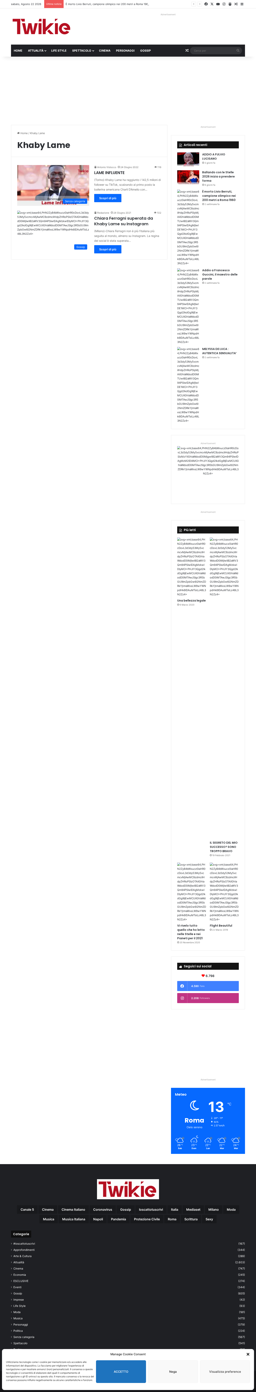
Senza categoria (23, 1337)
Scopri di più (107, 198)
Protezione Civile (147, 1219)
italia (174, 1209)
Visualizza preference (225, 1372)
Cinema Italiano (73, 1209)
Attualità (35, 50)
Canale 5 (27, 1209)
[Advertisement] (128, 91)
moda (231, 1209)
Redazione (103, 212)
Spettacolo (81, 50)
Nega (173, 1372)
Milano (213, 1209)
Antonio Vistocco (106, 167)
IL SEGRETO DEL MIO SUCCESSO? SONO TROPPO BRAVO (224, 847)
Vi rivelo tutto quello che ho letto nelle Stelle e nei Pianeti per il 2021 (191, 932)
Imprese (18, 1299)
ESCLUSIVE (20, 1281)
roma (172, 1219)
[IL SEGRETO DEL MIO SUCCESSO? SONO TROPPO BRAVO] (224, 688)
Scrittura (191, 1219)
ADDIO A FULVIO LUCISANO (213, 156)
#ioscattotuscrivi (24, 1243)
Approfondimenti (24, 1249)
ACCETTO (121, 1372)
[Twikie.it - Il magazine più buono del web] (42, 26)
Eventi (17, 1287)
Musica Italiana (73, 1219)
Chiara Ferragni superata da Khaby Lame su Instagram (123, 221)
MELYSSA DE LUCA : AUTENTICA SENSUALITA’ (219, 351)
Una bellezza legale (191, 601)
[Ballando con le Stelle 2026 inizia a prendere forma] (188, 177)
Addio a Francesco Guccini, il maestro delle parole (220, 274)
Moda (17, 1312)
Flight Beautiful (221, 926)
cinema (48, 1209)
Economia (19, 1274)
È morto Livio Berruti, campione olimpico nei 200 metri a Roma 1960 (108, 4)
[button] (248, 1354)
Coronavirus (102, 1209)
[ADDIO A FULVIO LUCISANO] (188, 159)
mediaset (193, 1209)
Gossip (145, 50)
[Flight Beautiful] (224, 892)
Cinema (104, 50)
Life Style (59, 50)
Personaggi (125, 50)
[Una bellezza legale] (191, 567)
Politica (18, 1330)
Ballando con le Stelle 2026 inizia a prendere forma (218, 176)
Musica (18, 1318)
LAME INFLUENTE (109, 172)
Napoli (98, 1219)
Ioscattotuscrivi (151, 1209)
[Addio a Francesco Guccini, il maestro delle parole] (188, 306)
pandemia (118, 1219)
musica (48, 1219)
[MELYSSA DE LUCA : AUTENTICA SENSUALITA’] (188, 385)
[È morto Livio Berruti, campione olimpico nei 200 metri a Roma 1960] (188, 227)
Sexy (209, 1219)
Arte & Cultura (22, 1256)
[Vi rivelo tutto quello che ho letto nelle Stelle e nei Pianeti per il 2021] (191, 892)
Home (18, 50)
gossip (125, 1209)
